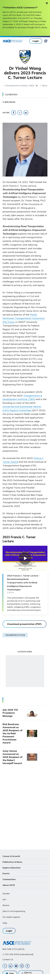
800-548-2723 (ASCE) (13, 949)
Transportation (15, 635)
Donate (6, 893)
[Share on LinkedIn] (25, 112)
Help (5, 923)
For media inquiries (11, 917)
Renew (6, 905)
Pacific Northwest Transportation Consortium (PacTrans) (24, 318)
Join (4, 899)
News (44, 85)
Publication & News (12, 862)
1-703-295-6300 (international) (18, 954)
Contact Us (8, 959)
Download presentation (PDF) (24, 624)
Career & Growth (11, 856)
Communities (9, 879)
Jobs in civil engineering (14, 911)
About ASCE (9, 885)
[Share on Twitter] (19, 112)
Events (6, 873)
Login (36, 40)
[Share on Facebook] (13, 112)
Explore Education (12, 867)
